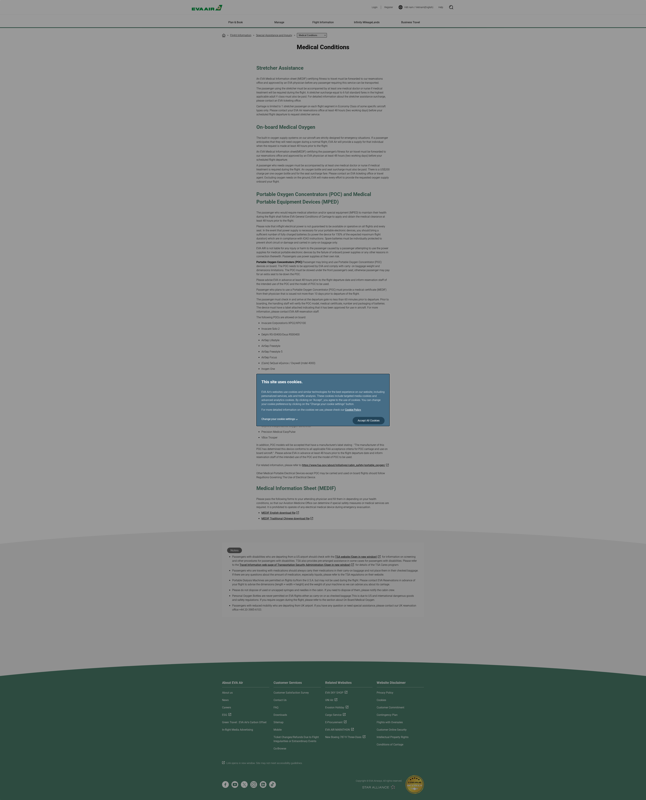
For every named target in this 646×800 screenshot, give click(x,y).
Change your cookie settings (278, 419)
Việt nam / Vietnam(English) (418, 7)
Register (388, 7)
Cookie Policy (353, 409)
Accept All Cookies (369, 420)
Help (440, 7)
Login (375, 7)
